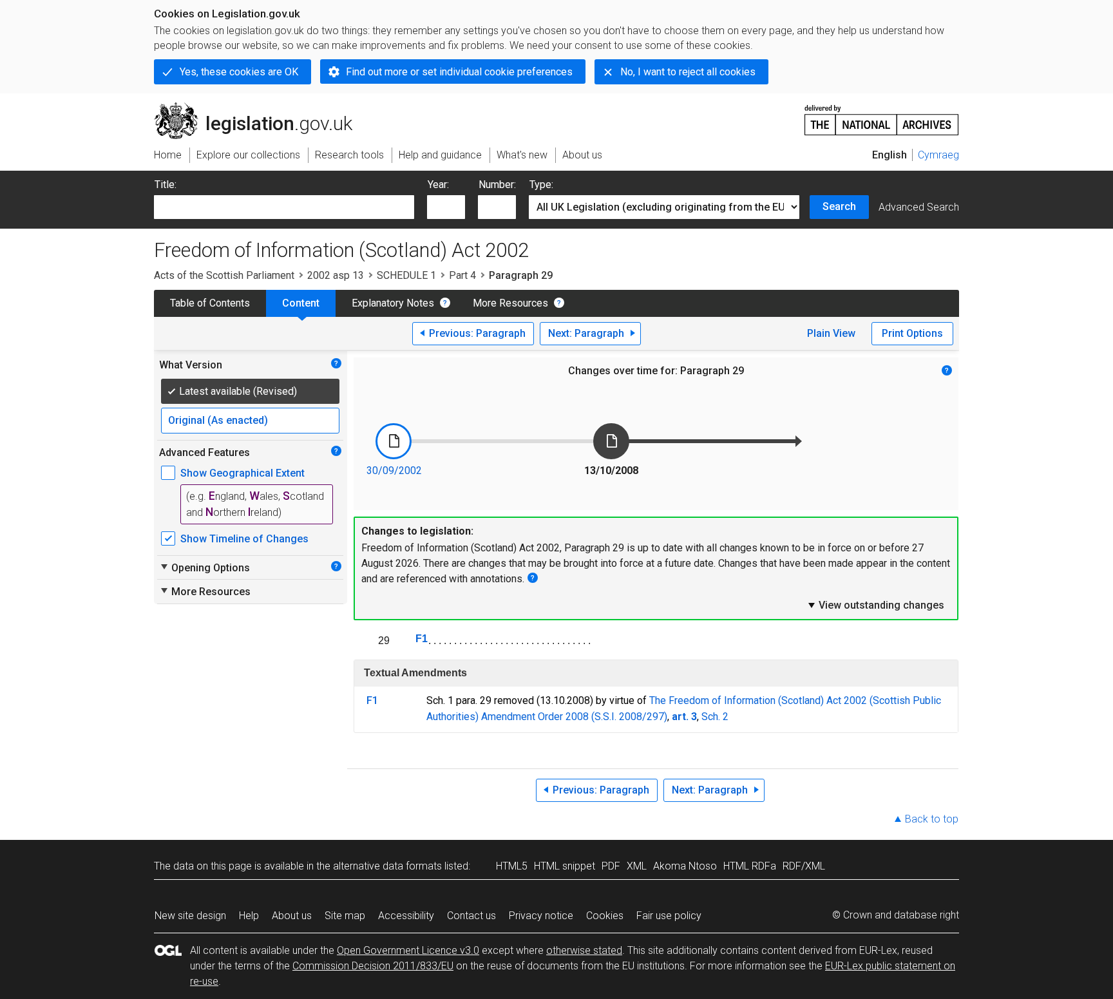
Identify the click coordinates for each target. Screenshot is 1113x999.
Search (839, 206)
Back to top (931, 819)
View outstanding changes (875, 604)
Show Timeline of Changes (244, 539)
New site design (190, 915)
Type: (541, 184)
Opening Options (204, 567)
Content (300, 303)
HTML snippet (564, 866)
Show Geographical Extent (242, 473)
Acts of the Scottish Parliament (224, 275)
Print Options (912, 333)
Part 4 (462, 275)
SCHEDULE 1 (406, 275)
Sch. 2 (714, 716)
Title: (165, 184)
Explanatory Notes (393, 303)
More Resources (510, 303)
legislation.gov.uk (260, 107)
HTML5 (512, 866)
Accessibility (406, 915)
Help (249, 915)
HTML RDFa (749, 866)
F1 (421, 638)
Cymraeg (938, 155)
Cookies (604, 915)
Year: (438, 184)
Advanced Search (919, 207)
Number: (497, 184)
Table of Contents (210, 303)
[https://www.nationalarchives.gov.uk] (881, 115)
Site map (345, 915)
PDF (611, 866)
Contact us (471, 915)
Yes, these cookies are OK (239, 72)
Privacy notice (541, 915)
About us (292, 915)
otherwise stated (584, 950)
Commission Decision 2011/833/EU (372, 966)
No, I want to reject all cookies (688, 72)
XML (637, 866)
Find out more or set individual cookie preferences (459, 72)
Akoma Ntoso (685, 866)
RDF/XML (804, 866)
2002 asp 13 (335, 275)
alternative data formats (387, 866)
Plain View (831, 333)
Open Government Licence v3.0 (408, 950)
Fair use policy (668, 915)
